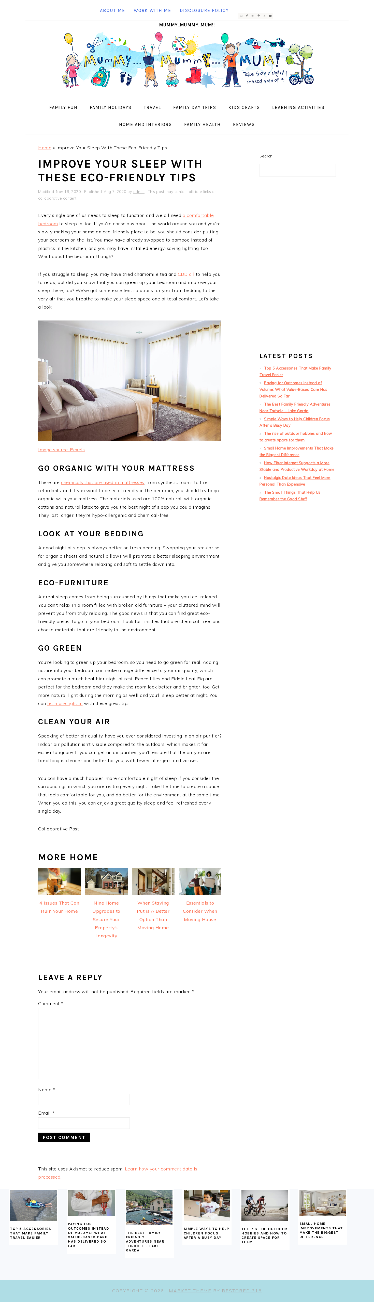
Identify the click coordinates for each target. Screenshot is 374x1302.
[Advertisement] (298, 266)
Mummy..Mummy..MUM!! (187, 25)
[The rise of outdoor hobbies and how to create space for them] (264, 1205)
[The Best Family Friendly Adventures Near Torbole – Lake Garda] (149, 1207)
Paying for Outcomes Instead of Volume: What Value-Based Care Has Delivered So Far (293, 389)
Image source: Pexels (61, 450)
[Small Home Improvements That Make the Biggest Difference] (322, 1203)
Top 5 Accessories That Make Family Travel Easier (30, 1233)
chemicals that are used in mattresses (102, 482)
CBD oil (186, 274)
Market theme (190, 1291)
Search (266, 156)
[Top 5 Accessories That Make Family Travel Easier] (33, 1205)
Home (44, 148)
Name (46, 1089)
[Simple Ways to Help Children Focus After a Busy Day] (207, 1205)
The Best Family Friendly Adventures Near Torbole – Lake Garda (145, 1241)
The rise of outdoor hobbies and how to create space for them (264, 1235)
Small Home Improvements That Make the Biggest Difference (321, 1230)
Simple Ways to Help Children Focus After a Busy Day (206, 1233)
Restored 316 (242, 1291)
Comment (50, 1003)
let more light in (65, 703)
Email (46, 1113)
